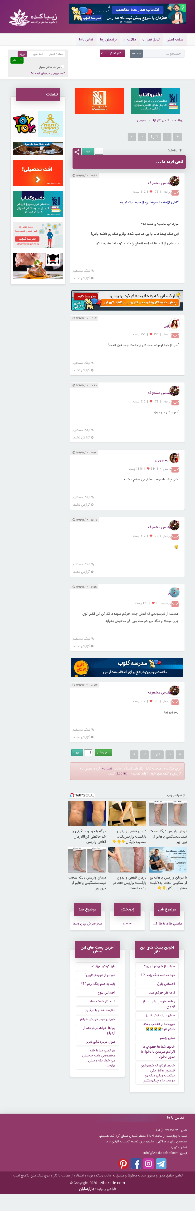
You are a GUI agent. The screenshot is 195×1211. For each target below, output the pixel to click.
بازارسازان (86, 1189)
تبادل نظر (153, 39)
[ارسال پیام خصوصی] (175, 192)
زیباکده (179, 120)
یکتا (169, 594)
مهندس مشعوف (160, 183)
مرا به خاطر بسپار (49, 67)
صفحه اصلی (175, 39)
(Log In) (121, 773)
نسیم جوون (164, 459)
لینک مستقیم (81, 270)
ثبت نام (107, 768)
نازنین (168, 325)
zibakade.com (112, 1183)
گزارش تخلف (81, 278)
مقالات (131, 39)
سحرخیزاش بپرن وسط (87, 923)
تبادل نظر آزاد (160, 120)
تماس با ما (86, 39)
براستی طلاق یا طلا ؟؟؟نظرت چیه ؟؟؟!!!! (157, 923)
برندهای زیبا (108, 39)
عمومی (141, 120)
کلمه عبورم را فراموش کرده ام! (48, 73)
